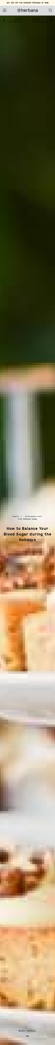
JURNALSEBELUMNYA (14, 21)
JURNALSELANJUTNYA (40, 21)
